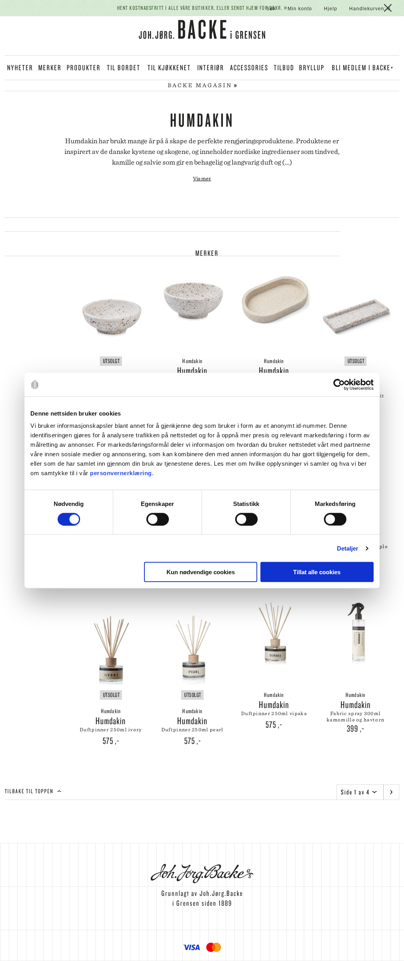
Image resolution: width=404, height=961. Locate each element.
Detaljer (348, 548)
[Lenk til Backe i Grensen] (202, 31)
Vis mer (202, 178)
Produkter (84, 67)
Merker (50, 67)
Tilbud (284, 67)
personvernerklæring (121, 473)
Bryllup (311, 67)
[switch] (157, 519)
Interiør (210, 67)
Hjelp (330, 8)
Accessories (249, 67)
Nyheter (20, 67)
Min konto (300, 8)
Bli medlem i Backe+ (363, 67)
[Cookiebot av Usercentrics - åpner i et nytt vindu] (339, 384)
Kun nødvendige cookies (200, 572)
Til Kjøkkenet (169, 67)
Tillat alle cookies (316, 572)
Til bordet (123, 67)
